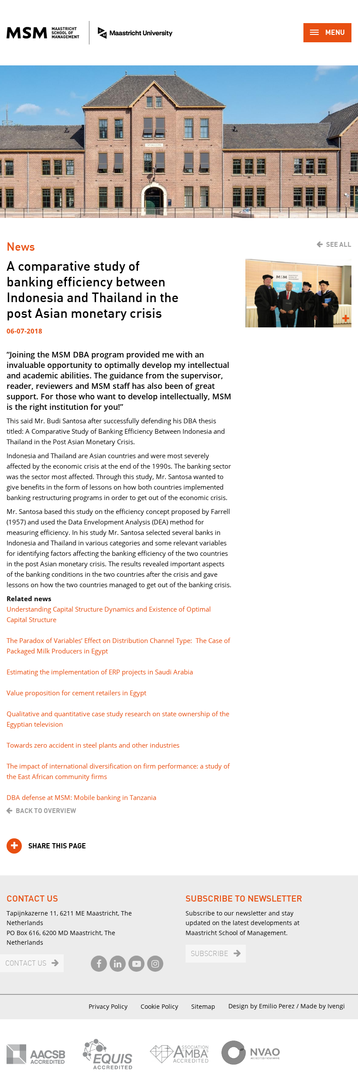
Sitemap (203, 1006)
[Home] (89, 32)
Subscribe (209, 954)
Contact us (25, 963)
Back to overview (46, 810)
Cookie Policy (159, 1006)
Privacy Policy (108, 1006)
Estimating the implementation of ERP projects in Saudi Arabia (100, 671)
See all (338, 244)
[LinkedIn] (118, 964)
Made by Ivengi (322, 1006)
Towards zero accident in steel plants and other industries (93, 745)
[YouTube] (136, 964)
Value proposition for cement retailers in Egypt (77, 692)
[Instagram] (155, 964)
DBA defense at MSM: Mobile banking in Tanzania (81, 797)
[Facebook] (99, 964)
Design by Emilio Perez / (264, 1006)
